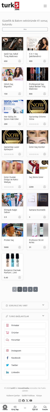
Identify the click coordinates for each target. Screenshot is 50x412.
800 (30, 93)
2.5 (5, 217)
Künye (39, 395)
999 (30, 61)
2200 (31, 187)
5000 (6, 247)
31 (30, 247)
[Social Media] (19, 400)
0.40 (6, 277)
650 (5, 61)
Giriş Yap (15, 409)
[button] (5, 407)
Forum (45, 409)
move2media (23, 388)
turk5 (13, 388)
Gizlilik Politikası (28, 395)
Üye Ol (35, 409)
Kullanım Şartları (13, 395)
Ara (25, 29)
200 (5, 124)
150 (5, 93)
